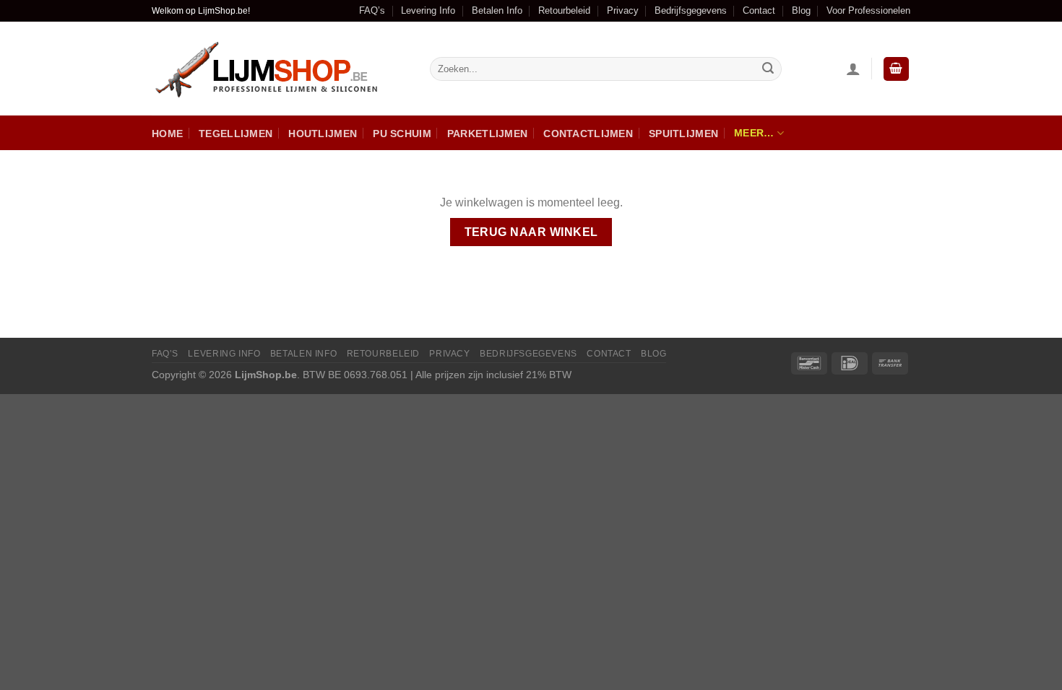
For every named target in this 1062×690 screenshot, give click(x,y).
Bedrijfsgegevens (691, 10)
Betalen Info (497, 10)
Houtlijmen (322, 133)
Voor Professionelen (868, 10)
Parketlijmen (487, 133)
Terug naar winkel (531, 232)
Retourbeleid (564, 10)
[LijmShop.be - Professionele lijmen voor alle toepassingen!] (280, 69)
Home (167, 133)
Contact (759, 10)
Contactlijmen (588, 133)
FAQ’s (372, 10)
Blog (801, 10)
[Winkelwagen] (897, 69)
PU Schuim (402, 133)
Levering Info (428, 10)
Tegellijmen (235, 133)
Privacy (623, 10)
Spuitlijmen (683, 133)
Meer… (754, 133)
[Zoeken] (768, 69)
